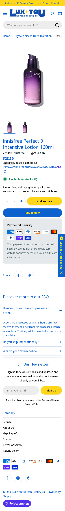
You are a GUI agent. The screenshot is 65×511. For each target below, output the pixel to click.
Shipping (8, 162)
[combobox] (32, 25)
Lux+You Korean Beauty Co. (29, 491)
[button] (61, 255)
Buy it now (32, 213)
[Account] (53, 13)
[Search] (57, 25)
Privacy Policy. (32, 404)
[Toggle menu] (5, 13)
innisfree (19, 153)
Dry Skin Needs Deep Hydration (33, 36)
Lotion (40, 153)
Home (6, 36)
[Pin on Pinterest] (29, 275)
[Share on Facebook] (18, 275)
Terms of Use (49, 400)
